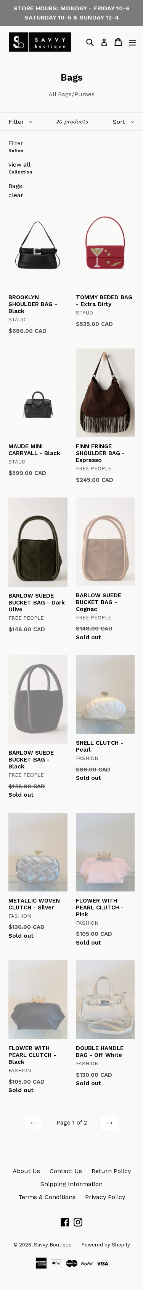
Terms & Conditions (47, 1197)
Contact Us (66, 1171)
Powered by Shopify (105, 1245)
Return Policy (111, 1171)
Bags (15, 186)
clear (15, 195)
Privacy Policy (105, 1197)
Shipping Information (71, 1184)
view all (19, 164)
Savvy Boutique (53, 1245)
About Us (26, 1171)
